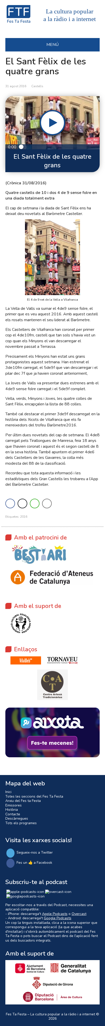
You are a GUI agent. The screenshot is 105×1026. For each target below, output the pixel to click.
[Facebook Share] (10, 503)
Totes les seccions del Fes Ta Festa (34, 796)
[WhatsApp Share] (35, 503)
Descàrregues (16, 818)
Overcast (79, 913)
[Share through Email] (47, 503)
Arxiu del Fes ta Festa (23, 800)
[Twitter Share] (22, 503)
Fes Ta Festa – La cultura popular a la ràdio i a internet (50, 1014)
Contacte (12, 814)
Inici (8, 791)
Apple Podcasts (55, 913)
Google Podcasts (57, 918)
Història (11, 809)
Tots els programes (21, 823)
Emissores (13, 805)
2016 (23, 517)
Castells (37, 86)
